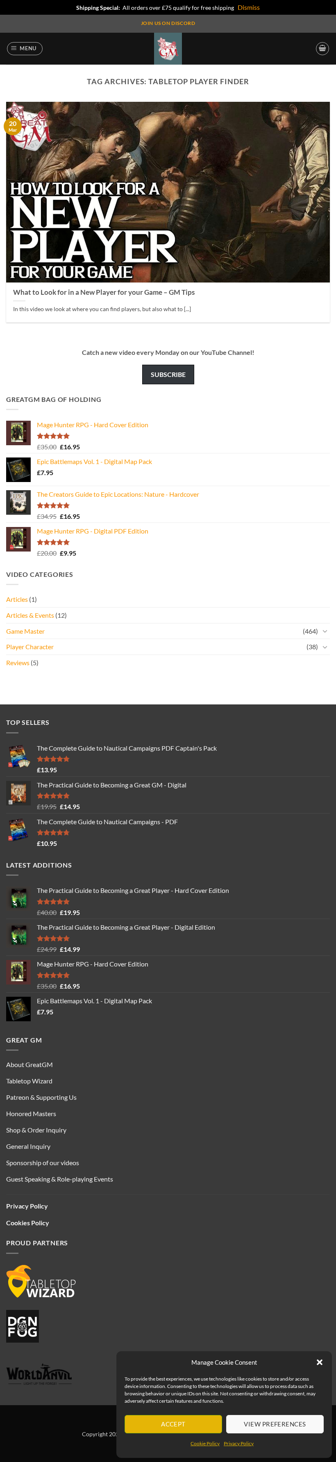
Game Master (25, 631)
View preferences (275, 1424)
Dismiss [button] (249, 7)
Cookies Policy (27, 1223)
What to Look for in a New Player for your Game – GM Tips (104, 292)
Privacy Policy (239, 1443)
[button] (320, 1362)
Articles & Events (30, 615)
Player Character (30, 646)
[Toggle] (325, 631)
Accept (173, 1424)
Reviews (18, 662)
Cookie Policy (205, 1443)
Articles (17, 599)
